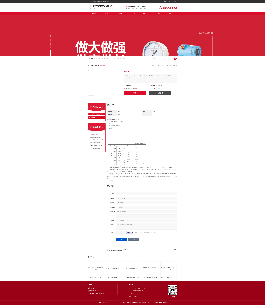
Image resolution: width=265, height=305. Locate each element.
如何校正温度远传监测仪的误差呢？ (97, 140)
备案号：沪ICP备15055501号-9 (130, 302)
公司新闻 (132, 13)
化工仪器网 (144, 302)
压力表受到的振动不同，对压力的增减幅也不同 (97, 145)
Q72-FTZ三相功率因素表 (116, 250)
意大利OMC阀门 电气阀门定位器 (136, 290)
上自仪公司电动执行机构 (104, 277)
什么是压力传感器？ (94, 134)
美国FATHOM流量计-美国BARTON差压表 (137, 288)
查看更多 (93, 117)
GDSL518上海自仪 (133, 296)
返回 (175, 249)
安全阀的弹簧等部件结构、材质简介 (97, 148)
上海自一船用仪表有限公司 (166, 65)
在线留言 (170, 1)
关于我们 (107, 13)
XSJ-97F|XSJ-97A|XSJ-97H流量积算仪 (119, 249)
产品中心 (157, 65)
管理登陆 (165, 302)
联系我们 (175, 1)
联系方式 (171, 13)
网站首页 (165, 1)
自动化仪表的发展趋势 (95, 142)
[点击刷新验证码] (129, 232)
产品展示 (120, 13)
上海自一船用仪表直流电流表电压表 (177, 277)
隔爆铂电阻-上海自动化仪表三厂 (141, 277)
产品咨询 (135, 93)
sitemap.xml (150, 302)
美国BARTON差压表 (133, 293)
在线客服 (160, 93)
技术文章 (145, 13)
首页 (153, 65)
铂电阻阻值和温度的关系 (95, 137)
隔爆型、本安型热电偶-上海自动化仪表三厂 (159, 277)
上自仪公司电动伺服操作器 (122, 277)
